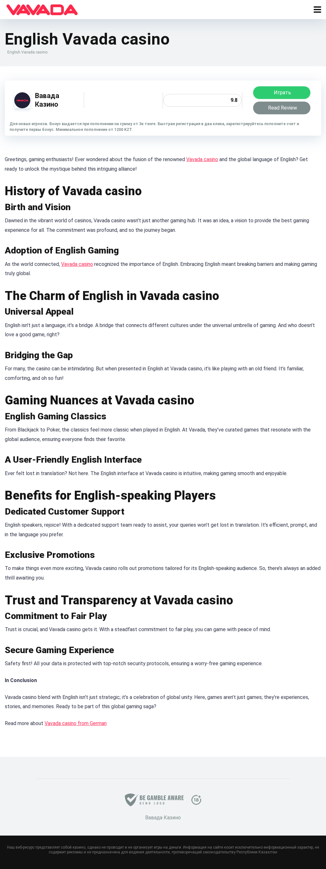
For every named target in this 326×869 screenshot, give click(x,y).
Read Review (282, 108)
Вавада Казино (47, 100)
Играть (282, 92)
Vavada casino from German (76, 723)
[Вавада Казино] (22, 106)
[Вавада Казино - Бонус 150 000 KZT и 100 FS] (42, 9)
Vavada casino (202, 159)
